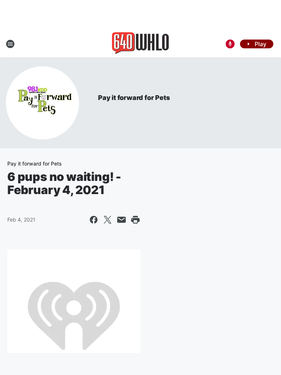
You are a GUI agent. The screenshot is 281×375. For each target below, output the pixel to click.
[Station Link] (140, 44)
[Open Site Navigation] (10, 44)
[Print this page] (135, 220)
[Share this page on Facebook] (94, 220)
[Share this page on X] (107, 220)
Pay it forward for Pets (134, 97)
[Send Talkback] (230, 44)
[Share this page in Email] (121, 220)
